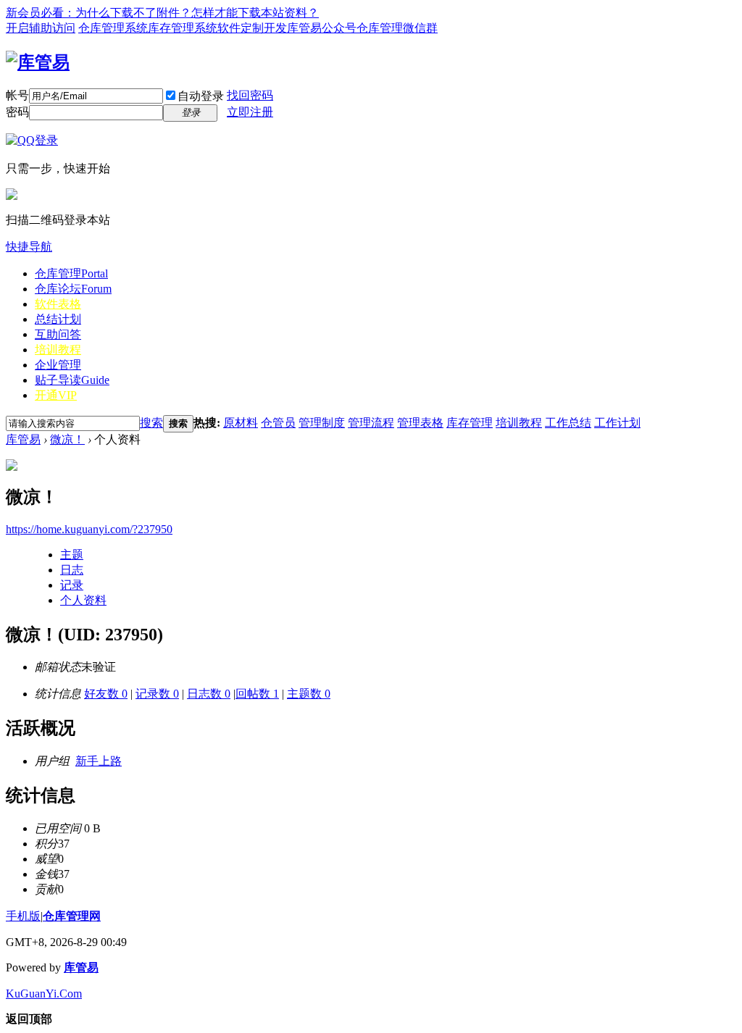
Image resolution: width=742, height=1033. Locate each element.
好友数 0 (106, 693)
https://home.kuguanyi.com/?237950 (89, 529)
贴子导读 (72, 380)
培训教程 (58, 349)
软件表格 (58, 304)
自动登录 (201, 96)
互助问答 (58, 334)
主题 (71, 554)
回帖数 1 (257, 693)
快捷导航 (29, 247)
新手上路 (98, 761)
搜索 (151, 423)
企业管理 (58, 365)
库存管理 (469, 423)
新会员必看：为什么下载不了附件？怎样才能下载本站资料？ (162, 13)
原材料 (240, 423)
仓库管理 (71, 273)
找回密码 (250, 95)
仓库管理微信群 (397, 28)
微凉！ (67, 439)
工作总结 (568, 423)
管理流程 (371, 423)
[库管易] (38, 62)
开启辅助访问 (40, 28)
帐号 (17, 95)
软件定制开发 (252, 28)
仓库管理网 (72, 916)
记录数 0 (157, 693)
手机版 (23, 916)
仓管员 (278, 423)
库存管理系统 (182, 28)
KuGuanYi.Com (44, 993)
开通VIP (56, 395)
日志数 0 (208, 693)
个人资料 (83, 600)
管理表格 (420, 423)
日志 (71, 570)
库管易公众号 (322, 28)
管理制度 (322, 423)
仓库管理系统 (113, 28)
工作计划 (617, 423)
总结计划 (58, 319)
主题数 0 (308, 693)
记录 (71, 585)
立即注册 (250, 112)
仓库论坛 (73, 289)
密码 (17, 112)
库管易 (23, 439)
